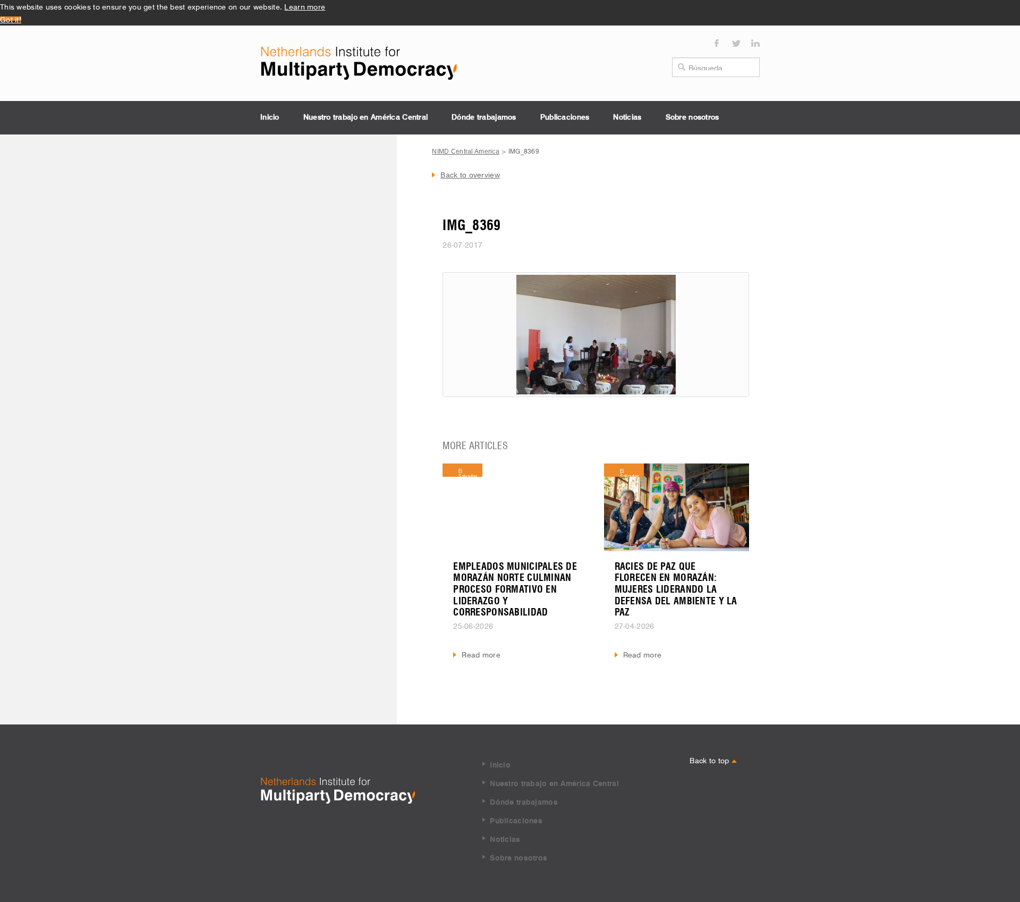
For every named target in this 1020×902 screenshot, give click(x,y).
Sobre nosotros (692, 117)
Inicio (269, 117)
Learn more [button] (304, 6)
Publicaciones (565, 117)
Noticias (627, 117)
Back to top (710, 759)
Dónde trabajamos (484, 117)
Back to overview (469, 175)
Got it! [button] (10, 18)
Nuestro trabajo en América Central (365, 117)
